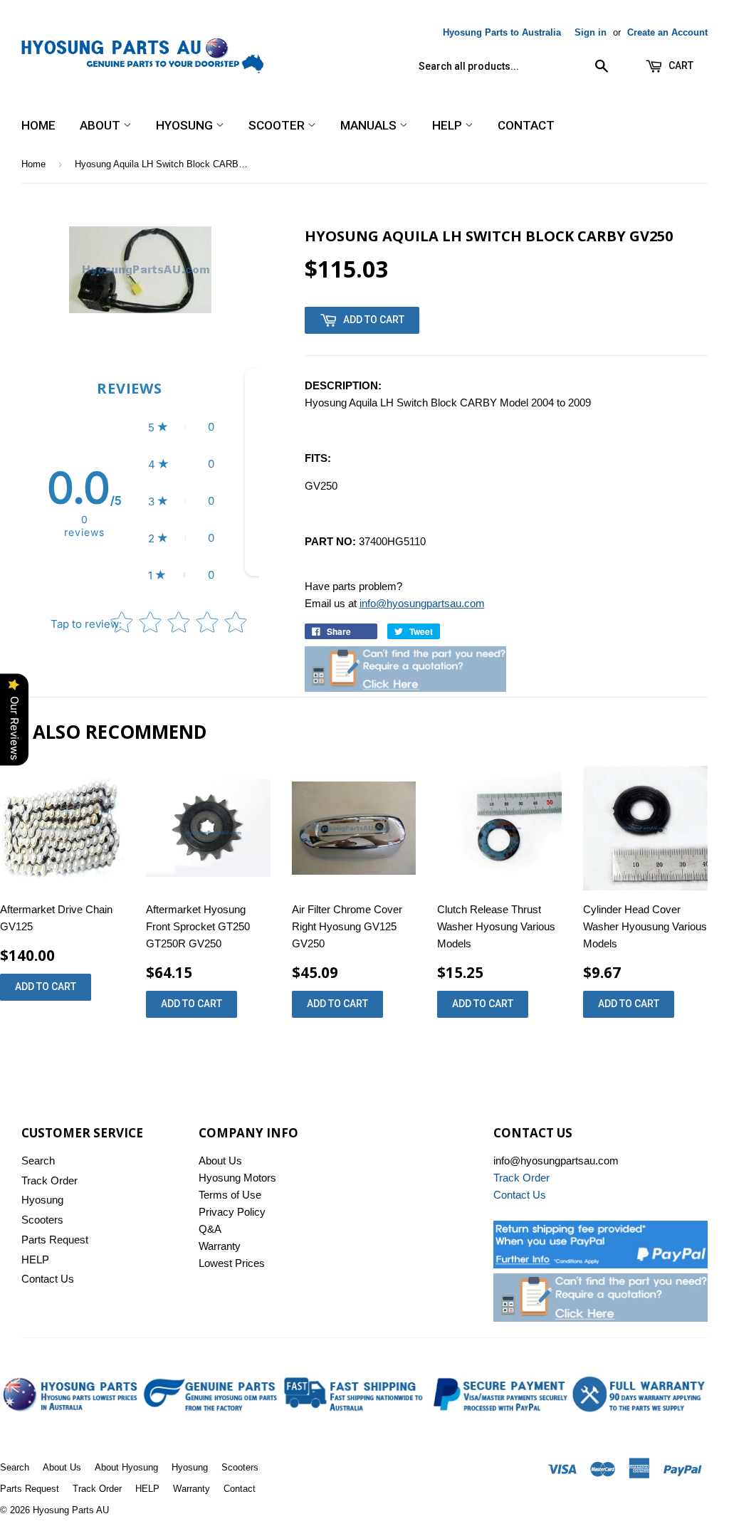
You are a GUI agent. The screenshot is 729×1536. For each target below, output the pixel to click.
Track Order (49, 1180)
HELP (448, 125)
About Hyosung (126, 1467)
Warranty (220, 1246)
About (101, 125)
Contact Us (47, 1279)
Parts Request (54, 1239)
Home (38, 125)
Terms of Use (230, 1195)
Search (38, 1160)
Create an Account (667, 32)
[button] (181, 427)
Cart (679, 65)
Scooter (278, 125)
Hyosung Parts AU (71, 1510)
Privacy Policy (232, 1212)
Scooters (42, 1220)
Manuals (369, 125)
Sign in (591, 32)
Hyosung (186, 125)
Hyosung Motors (237, 1178)
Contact (526, 125)
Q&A (210, 1229)
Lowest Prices (232, 1263)
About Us (220, 1160)
